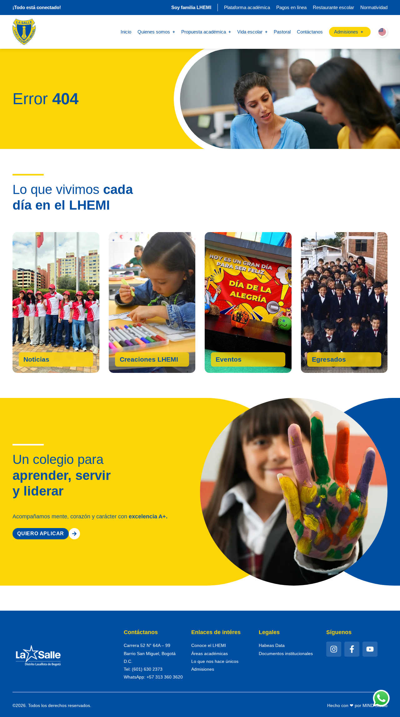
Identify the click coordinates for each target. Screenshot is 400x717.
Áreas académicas (209, 653)
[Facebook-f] (351, 649)
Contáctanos (310, 31)
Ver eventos (235, 361)
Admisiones (202, 669)
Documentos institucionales (286, 653)
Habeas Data (272, 645)
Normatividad (374, 7)
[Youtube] (370, 649)
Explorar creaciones (152, 358)
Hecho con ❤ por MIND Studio (357, 705)
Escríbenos (330, 361)
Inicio (126, 31)
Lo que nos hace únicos (214, 661)
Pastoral (282, 31)
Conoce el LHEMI (208, 645)
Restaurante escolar (333, 7)
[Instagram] (333, 649)
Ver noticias (42, 361)
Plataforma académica (247, 7)
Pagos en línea (291, 7)
